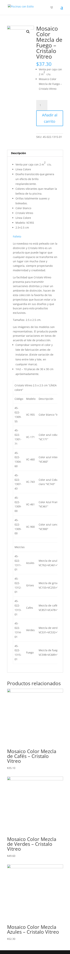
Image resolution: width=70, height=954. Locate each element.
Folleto (17, 236)
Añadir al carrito (49, 118)
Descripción (18, 153)
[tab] (35, 153)
